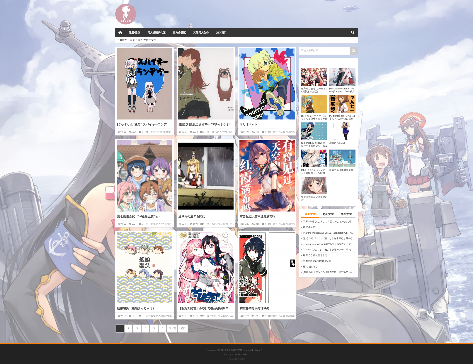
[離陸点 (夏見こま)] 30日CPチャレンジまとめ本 (205, 124)
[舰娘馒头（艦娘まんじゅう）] (144, 268)
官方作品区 (179, 32)
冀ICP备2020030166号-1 (236, 354)
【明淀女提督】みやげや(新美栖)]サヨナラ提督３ (205, 308)
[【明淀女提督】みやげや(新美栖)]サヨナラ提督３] (206, 268)
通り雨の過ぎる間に (191, 216)
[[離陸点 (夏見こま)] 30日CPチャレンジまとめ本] (206, 84)
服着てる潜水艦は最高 (315, 255)
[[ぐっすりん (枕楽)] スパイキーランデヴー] (144, 84)
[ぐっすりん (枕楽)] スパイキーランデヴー (144, 124)
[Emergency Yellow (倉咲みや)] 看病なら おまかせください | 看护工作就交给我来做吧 (329, 244)
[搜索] (353, 32)
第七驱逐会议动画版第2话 (317, 260)
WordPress (260, 350)
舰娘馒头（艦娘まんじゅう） (136, 308)
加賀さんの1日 (311, 227)
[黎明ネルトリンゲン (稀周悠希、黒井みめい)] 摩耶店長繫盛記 (329, 272)
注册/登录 (134, 32)
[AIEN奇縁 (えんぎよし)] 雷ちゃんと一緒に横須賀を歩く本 (329, 221)
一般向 (151, 132)
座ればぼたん (310, 266)
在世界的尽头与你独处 (254, 308)
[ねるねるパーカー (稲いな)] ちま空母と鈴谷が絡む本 (329, 238)
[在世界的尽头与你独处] (267, 268)
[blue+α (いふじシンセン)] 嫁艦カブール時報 (327, 249)
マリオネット (249, 124)
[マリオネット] (267, 84)
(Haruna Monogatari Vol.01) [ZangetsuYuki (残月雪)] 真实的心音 (329, 232)
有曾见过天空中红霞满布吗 (257, 216)
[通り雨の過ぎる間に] (206, 176)
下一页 (172, 328)
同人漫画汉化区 (156, 32)
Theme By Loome (236, 359)
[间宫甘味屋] (125, 5)
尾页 (183, 328)
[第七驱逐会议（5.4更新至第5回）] (144, 176)
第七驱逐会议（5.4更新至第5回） (139, 216)
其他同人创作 (201, 32)
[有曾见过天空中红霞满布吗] (267, 176)
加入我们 (221, 32)
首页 (120, 32)
